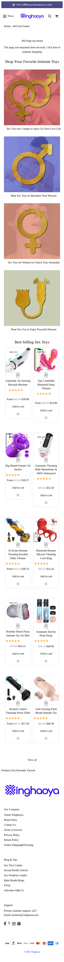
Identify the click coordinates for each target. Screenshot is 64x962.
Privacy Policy (12, 835)
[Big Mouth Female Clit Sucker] (18, 445)
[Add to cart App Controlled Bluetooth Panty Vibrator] (46, 375)
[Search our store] (49, 16)
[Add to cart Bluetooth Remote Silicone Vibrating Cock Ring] (46, 544)
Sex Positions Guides (15, 875)
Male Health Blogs (14, 880)
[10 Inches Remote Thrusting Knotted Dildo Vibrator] (18, 530)
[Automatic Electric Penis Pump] (46, 611)
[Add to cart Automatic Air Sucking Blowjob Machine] (18, 375)
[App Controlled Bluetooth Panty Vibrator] (46, 360)
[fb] (6, 923)
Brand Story (10, 819)
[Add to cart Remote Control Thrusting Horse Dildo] (18, 703)
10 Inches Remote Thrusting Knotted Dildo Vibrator (18, 554)
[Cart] (56, 16)
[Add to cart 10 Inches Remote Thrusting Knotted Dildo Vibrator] (18, 544)
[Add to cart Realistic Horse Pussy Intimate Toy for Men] (18, 626)
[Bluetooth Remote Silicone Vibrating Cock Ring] (46, 530)
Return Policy (11, 839)
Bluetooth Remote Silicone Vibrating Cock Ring (46, 554)
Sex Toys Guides (13, 865)
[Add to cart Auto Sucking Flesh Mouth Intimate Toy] (46, 703)
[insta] (14, 923)
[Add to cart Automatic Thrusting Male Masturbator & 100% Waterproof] (46, 460)
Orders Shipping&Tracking (18, 845)
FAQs (7, 885)
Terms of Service (13, 829)
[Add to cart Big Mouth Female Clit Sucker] (18, 460)
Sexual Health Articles (16, 870)
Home (7, 26)
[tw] (10, 923)
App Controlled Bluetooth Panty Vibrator (46, 384)
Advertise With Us (14, 890)
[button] (16, 389)
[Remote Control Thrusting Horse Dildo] (18, 688)
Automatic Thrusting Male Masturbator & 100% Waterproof (46, 469)
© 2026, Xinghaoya (32, 952)
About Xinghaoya (13, 814)
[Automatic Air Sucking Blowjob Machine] (18, 360)
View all (32, 759)
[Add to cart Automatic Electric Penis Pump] (46, 626)
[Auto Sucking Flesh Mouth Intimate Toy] (46, 688)
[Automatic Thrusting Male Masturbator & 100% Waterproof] (46, 445)
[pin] (19, 923)
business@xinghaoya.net (25, 915)
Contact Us (10, 824)
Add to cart (18, 406)
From (18, 399)
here (55, 47)
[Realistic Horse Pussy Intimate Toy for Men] (18, 611)
